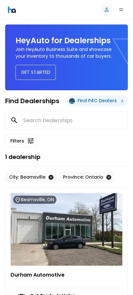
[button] (106, 10)
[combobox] (66, 120)
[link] (12, 9)
